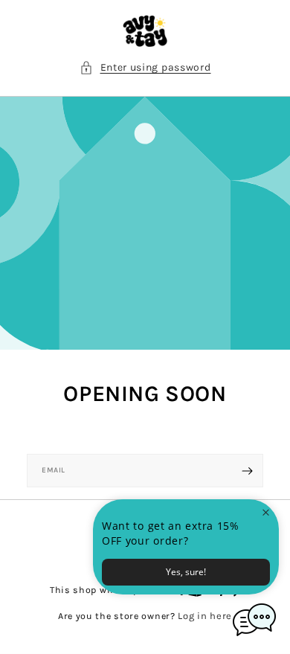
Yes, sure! (186, 571)
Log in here (205, 615)
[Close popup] (265, 512)
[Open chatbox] (254, 620)
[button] (145, 67)
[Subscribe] (247, 470)
